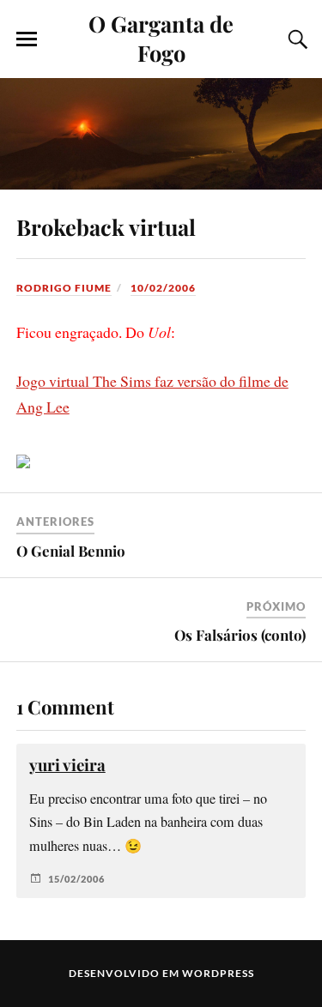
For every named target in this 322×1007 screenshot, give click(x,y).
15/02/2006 (76, 878)
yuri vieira (67, 764)
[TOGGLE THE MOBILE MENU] (26, 39)
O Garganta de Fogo (161, 38)
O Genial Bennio (70, 550)
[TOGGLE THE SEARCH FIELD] (295, 39)
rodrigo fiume (64, 287)
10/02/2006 (163, 287)
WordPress (218, 973)
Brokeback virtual (106, 226)
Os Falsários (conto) (240, 634)
